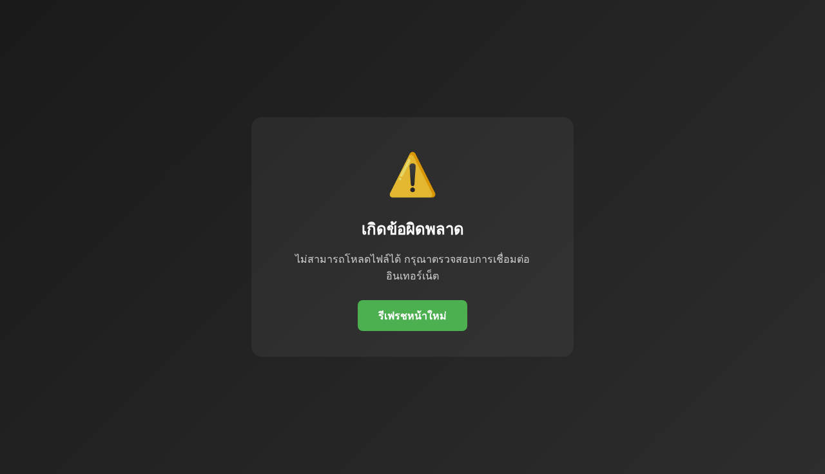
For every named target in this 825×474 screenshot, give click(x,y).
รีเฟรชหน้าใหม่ (412, 315)
